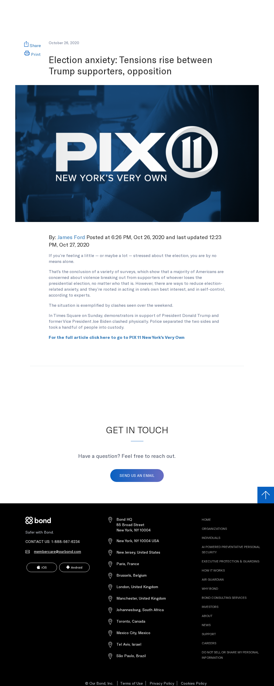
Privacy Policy (162, 683)
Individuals (211, 537)
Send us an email (137, 475)
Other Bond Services (125, 4)
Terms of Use (131, 683)
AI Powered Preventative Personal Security (72, 4)
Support (209, 634)
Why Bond (210, 588)
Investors (189, 4)
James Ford (71, 237)
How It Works (213, 570)
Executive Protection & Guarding (230, 561)
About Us (210, 4)
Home (206, 519)
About (207, 616)
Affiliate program (163, 4)
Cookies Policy (194, 683)
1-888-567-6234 (65, 541)
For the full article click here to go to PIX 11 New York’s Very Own (117, 337)
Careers (209, 643)
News (206, 625)
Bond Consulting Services (224, 597)
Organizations (214, 528)
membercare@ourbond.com (57, 551)
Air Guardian (213, 579)
